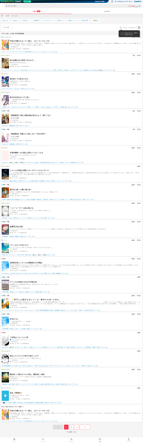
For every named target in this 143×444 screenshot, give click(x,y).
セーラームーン (7, 51)
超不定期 (47, 384)
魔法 (13, 384)
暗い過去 (28, 255)
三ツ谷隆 (67, 347)
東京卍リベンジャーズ (20, 218)
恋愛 (4, 199)
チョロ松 (24, 273)
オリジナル (60, 181)
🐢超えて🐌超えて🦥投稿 (17, 162)
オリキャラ (80, 347)
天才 (22, 255)
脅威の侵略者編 (44, 310)
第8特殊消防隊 (39, 402)
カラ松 (18, 273)
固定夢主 (88, 347)
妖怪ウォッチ (72, 20)
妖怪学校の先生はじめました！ (49, 162)
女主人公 (5, 20)
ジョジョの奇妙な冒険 (31, 181)
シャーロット (76, 366)
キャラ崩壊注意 (84, 70)
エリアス (30, 384)
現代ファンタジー (21, 384)
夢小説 (21, 181)
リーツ (63, 366)
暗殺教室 (36, 20)
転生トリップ (65, 199)
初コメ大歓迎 (55, 384)
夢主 (84, 199)
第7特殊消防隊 (29, 402)
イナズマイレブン (7, 310)
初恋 (98, 347)
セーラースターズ (18, 51)
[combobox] (8, 27)
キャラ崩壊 (51, 273)
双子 (36, 366)
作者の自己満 (88, 310)
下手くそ (56, 107)
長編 (10, 181)
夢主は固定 (38, 292)
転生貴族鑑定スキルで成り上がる (12, 366)
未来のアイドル (29, 292)
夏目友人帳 (10, 199)
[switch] (138, 27)
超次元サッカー (65, 310)
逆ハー (17, 329)
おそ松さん (5, 273)
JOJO (47, 181)
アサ (24, 107)
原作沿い (26, 20)
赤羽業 (11, 236)
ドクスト (17, 70)
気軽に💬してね (65, 107)
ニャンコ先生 (25, 199)
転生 (51, 199)
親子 (45, 218)
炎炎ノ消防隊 (12, 402)
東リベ (26, 347)
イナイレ (17, 310)
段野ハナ (38, 107)
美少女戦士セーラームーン (32, 51)
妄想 (94, 347)
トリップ (57, 199)
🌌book (4, 402)
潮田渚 (16, 236)
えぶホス (17, 88)
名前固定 (42, 181)
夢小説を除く (132, 27)
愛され (15, 20)
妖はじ (37, 162)
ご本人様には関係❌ (96, 70)
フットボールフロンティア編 (29, 310)
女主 (10, 218)
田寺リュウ (30, 107)
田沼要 (33, 199)
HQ (18, 255)
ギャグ (105, 70)
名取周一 (39, 199)
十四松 (34, 273)
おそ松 (12, 273)
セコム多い (74, 310)
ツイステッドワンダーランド (43, 70)
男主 (55, 70)
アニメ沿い (54, 51)
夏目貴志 (17, 199)
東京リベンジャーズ (34, 218)
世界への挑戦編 (54, 310)
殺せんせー (23, 236)
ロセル (69, 366)
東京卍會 (60, 347)
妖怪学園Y (85, 20)
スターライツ (45, 51)
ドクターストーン (7, 70)
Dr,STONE (24, 70)
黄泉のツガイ (6, 107)
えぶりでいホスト (7, 88)
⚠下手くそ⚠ (48, 20)
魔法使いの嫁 (6, 384)
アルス (57, 366)
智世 (36, 384)
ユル (20, 107)
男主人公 (60, 20)
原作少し (62, 162)
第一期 (18, 125)
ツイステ (31, 70)
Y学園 (23, 329)
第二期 (18, 144)
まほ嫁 (41, 384)
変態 (45, 273)
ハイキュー (12, 255)
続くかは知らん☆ (47, 107)
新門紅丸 (21, 402)
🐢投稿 (95, 20)
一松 (30, 273)
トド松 (40, 273)
